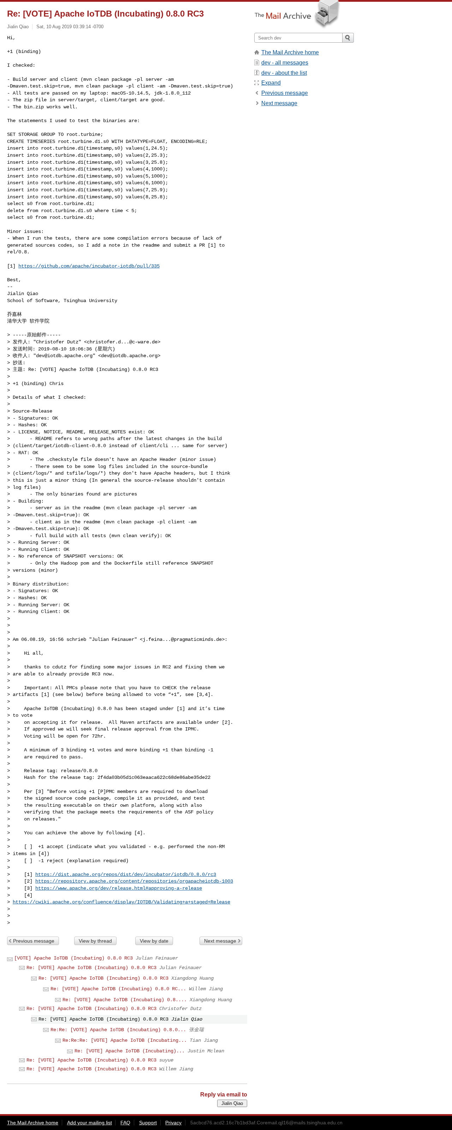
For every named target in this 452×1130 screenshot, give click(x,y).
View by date (154, 941)
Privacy (173, 1122)
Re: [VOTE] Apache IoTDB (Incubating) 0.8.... (125, 1000)
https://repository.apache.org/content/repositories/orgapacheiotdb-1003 (134, 881)
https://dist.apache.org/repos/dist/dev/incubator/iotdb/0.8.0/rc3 (125, 874)
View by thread (95, 941)
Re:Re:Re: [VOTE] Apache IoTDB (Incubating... (125, 1040)
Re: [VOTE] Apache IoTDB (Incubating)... (130, 1051)
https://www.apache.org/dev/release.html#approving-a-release (118, 888)
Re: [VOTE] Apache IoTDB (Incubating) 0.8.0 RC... (118, 989)
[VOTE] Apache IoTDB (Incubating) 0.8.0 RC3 (73, 958)
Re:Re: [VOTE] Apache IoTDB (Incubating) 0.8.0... (118, 1030)
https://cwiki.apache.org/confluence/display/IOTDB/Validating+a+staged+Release (121, 902)
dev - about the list (284, 73)
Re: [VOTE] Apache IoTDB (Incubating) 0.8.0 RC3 (91, 967)
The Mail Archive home (290, 52)
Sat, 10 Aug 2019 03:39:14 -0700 (69, 26)
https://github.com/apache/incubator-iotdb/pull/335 (89, 266)
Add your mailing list (89, 1122)
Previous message (33, 941)
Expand (271, 83)
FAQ (125, 1122)
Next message (220, 941)
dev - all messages (284, 63)
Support (148, 1122)
